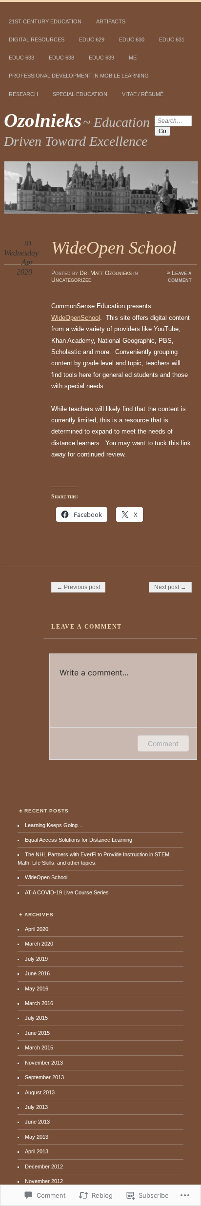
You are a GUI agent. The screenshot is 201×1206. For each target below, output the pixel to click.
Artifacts (110, 21)
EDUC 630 (131, 39)
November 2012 (44, 1181)
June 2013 (37, 1122)
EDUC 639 (101, 57)
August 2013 (40, 1092)
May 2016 (36, 988)
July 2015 (36, 1018)
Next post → (170, 587)
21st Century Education (45, 21)
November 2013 (44, 1063)
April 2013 (36, 1151)
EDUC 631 (171, 39)
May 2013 (36, 1137)
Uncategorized (71, 280)
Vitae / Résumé (142, 94)
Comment (163, 743)
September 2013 (44, 1077)
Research (23, 94)
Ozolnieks (42, 120)
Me (133, 57)
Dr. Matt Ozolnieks (106, 273)
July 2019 (36, 959)
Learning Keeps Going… (54, 825)
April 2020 (36, 929)
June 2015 (37, 1033)
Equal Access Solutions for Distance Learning (78, 840)
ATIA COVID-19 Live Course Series (67, 892)
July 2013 (36, 1107)
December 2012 (44, 1166)
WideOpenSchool (75, 317)
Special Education (80, 94)
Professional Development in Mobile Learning (79, 76)
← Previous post (78, 587)
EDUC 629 (91, 39)
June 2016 (37, 973)
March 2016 (39, 1003)
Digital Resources (36, 39)
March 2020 (39, 944)
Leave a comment (180, 276)
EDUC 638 (61, 57)
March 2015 (39, 1047)
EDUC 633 (21, 57)
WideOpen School (46, 877)
